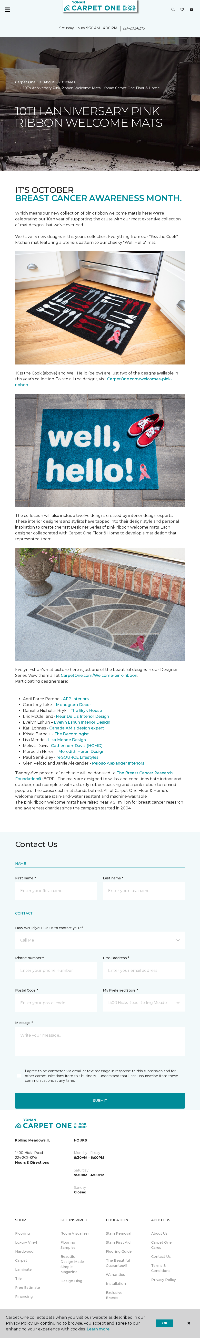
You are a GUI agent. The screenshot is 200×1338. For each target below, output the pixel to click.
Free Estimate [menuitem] (27, 1287)
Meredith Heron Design (81, 751)
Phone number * (29, 958)
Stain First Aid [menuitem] (118, 1242)
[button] (173, 9)
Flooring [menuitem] (22, 1233)
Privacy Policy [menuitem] (163, 1280)
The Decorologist (71, 734)
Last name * (113, 878)
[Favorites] (182, 9)
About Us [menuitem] (159, 1233)
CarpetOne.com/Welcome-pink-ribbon (99, 675)
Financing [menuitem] (24, 1296)
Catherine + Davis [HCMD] (76, 745)
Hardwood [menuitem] (24, 1251)
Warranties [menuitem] (115, 1274)
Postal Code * (26, 990)
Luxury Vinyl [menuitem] (26, 1242)
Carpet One (25, 82)
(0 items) (191, 9)
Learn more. (98, 1329)
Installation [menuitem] (116, 1283)
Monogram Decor (73, 704)
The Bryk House (86, 710)
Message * (24, 1022)
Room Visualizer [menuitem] (74, 1233)
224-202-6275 (134, 28)
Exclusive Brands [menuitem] (114, 1295)
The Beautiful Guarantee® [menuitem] (118, 1263)
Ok (164, 1323)
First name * (25, 878)
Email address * (116, 958)
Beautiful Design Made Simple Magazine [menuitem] (72, 1264)
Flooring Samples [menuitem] (68, 1245)
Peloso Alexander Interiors (118, 763)
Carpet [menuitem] (21, 1260)
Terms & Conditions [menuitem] (160, 1268)
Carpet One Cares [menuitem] (161, 1245)
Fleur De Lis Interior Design (82, 716)
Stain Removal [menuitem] (118, 1233)
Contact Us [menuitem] (161, 1256)
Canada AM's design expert (76, 728)
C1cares (68, 82)
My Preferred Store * (120, 990)
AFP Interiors (76, 699)
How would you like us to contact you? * (49, 928)
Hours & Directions (32, 1162)
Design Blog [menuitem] (71, 1281)
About (48, 82)
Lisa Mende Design (67, 740)
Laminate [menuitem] (23, 1269)
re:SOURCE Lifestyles (78, 757)
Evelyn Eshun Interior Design (82, 722)
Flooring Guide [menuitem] (119, 1251)
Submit (100, 1100)
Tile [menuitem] (18, 1278)
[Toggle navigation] (7, 10)
